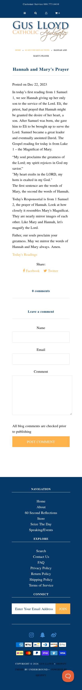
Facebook (32, 270)
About (41, 506)
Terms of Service (41, 585)
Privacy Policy (41, 567)
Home (18, 50)
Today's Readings (24, 254)
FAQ (41, 562)
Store (41, 518)
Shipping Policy (41, 579)
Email (41, 349)
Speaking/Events (41, 529)
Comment (41, 371)
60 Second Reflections (37, 50)
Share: (41, 264)
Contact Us (41, 556)
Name (41, 327)
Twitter (52, 270)
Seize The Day (41, 524)
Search (41, 550)
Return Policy (41, 573)
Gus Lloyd (46, 663)
